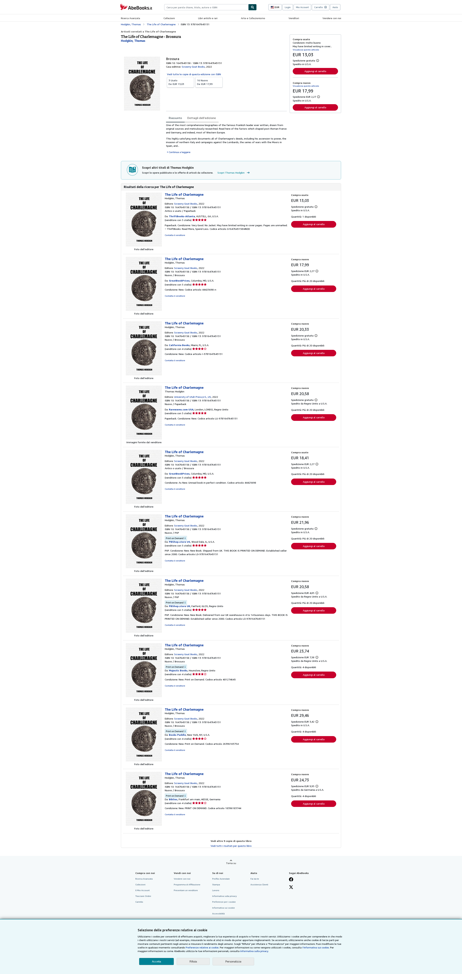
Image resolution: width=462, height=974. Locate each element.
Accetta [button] (156, 961)
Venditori (294, 18)
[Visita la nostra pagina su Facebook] (291, 879)
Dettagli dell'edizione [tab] (201, 118)
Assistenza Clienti (259, 884)
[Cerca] (252, 7)
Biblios (173, 799)
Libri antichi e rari (207, 18)
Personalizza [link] (233, 961)
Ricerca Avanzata (130, 18)
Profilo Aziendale (221, 878)
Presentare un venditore (186, 890)
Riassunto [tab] (175, 118)
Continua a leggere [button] (179, 152)
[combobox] (206, 7)
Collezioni (169, 18)
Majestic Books (178, 670)
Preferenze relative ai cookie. (202, 947)
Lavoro (215, 890)
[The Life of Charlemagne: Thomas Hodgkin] (144, 438)
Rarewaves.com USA (181, 409)
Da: (176, 82)
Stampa (216, 884)
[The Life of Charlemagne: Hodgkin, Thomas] (144, 245)
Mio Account (302, 7)
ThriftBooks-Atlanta (182, 216)
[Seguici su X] (291, 887)
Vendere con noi (331, 18)
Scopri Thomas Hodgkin (231, 172)
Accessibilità (218, 913)
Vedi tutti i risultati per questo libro (231, 845)
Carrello (139, 901)
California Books (179, 345)
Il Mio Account (142, 890)
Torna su (231, 863)
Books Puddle (177, 734)
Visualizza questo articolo (306, 49)
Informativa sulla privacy (224, 896)
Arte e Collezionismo (253, 18)
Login (288, 7)
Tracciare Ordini (143, 896)
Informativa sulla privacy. (254, 951)
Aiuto (335, 7)
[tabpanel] (226, 138)
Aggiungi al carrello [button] (315, 71)
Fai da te (254, 878)
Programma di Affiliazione (187, 884)
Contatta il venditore (175, 235)
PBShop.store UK (179, 606)
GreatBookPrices (179, 280)
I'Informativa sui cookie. (315, 947)
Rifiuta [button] (193, 961)
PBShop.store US (179, 541)
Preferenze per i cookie (224, 901)
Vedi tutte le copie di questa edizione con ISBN (194, 74)
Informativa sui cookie (223, 907)
